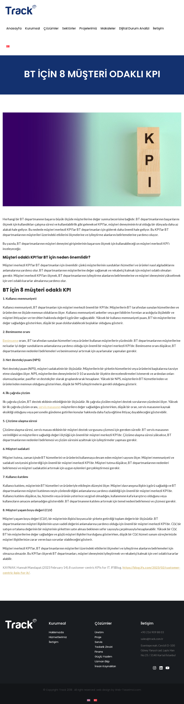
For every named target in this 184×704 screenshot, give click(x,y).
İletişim (158, 28)
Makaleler (108, 28)
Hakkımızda (56, 632)
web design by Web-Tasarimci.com (118, 690)
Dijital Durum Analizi (134, 28)
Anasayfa (14, 28)
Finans (99, 652)
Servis (98, 642)
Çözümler (51, 28)
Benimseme (10, 340)
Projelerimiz (88, 28)
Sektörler (69, 28)
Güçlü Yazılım (103, 656)
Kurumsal (32, 28)
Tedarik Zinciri (103, 647)
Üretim (99, 632)
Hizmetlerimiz (58, 637)
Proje (98, 637)
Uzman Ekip (102, 661)
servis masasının (50, 407)
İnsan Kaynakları (105, 666)
